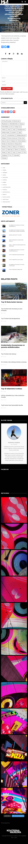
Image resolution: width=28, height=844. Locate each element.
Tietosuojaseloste (5, 823)
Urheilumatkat (6, 201)
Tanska (3, 152)
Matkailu (5, 189)
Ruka (9, 146)
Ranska (4, 144)
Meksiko (4, 138)
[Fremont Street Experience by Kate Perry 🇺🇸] (14, 801)
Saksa (14, 146)
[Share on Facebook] (5, 53)
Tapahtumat (6, 199)
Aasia (4, 167)
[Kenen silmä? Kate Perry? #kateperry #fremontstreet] (14, 563)
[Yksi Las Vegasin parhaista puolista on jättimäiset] (14, 695)
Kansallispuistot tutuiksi (15, 235)
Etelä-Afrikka (5, 126)
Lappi (19, 132)
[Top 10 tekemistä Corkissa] (14, 377)
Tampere (22, 149)
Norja (3, 141)
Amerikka (5, 172)
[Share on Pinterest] (17, 53)
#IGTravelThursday (6, 121)
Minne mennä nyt (12, 138)
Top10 (8, 152)
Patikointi (13, 141)
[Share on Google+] (13, 53)
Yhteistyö (4, 158)
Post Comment (6, 88)
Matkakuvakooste (21, 135)
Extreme (5, 179)
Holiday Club (18, 126)
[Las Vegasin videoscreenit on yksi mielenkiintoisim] (14, 642)
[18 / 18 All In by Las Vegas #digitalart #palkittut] (14, 510)
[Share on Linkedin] (21, 53)
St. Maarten (21, 146)
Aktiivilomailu (16, 121)
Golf (11, 126)
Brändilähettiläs (14, 124)
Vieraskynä (4, 155)
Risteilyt (4, 146)
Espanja (22, 124)
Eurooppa (5, 177)
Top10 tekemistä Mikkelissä (15, 269)
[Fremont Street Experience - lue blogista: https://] (14, 774)
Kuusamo (13, 132)
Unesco (19, 152)
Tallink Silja (9, 149)
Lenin (3, 135)
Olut (8, 141)
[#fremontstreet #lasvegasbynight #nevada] (14, 668)
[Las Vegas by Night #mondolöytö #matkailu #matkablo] (14, 589)
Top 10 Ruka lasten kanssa (11, 302)
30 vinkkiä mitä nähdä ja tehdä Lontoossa (13, 362)
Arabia (4, 175)
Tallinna (16, 149)
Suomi (3, 149)
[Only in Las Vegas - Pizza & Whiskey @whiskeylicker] (14, 748)
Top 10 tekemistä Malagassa (16, 259)
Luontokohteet (11, 135)
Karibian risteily (5, 132)
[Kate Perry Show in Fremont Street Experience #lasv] (14, 616)
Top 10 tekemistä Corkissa (11, 389)
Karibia (4, 182)
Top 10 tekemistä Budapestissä (16, 254)
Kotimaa (5, 184)
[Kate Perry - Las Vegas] (14, 721)
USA (24, 152)
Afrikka (4, 170)
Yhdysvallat (16, 155)
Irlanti (9, 129)
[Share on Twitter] (9, 53)
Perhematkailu (21, 141)
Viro (10, 155)
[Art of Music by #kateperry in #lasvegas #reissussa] (14, 536)
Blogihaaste (5, 124)
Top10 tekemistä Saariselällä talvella (12, 405)
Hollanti (4, 129)
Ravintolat (10, 144)
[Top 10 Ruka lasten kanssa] (14, 291)
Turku (14, 152)
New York (21, 138)
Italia (14, 129)
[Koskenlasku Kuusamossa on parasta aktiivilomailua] (14, 334)
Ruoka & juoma (6, 197)
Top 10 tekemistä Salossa (8, 354)
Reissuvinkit (18, 144)
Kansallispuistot (21, 129)
